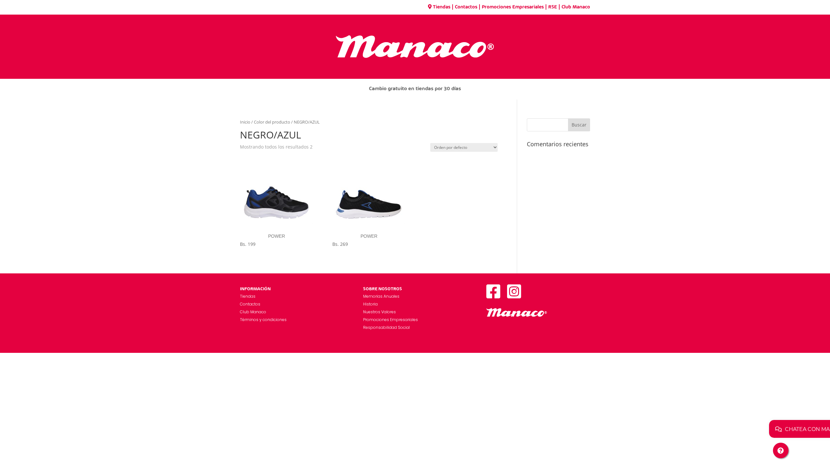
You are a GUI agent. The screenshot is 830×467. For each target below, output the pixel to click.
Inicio (245, 122)
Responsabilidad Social (386, 327)
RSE (552, 7)
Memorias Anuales (381, 296)
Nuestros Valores (379, 312)
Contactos (466, 7)
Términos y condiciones (263, 319)
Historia (370, 304)
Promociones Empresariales (513, 7)
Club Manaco (576, 7)
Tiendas (441, 7)
